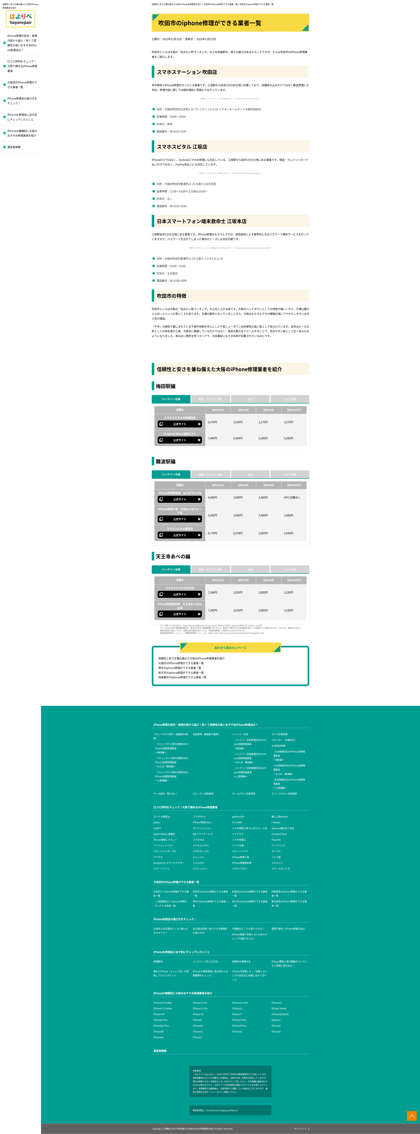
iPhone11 (237, 1008)
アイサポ (12, 257)
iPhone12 (277, 1002)
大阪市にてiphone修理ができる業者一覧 (171, 893)
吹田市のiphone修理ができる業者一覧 (210, 893)
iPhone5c (12, 205)
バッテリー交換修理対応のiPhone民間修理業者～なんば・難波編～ (23, 158)
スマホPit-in (199, 816)
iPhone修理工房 (16, 274)
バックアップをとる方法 (205, 961)
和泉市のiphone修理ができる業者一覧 (249, 893)
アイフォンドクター (18, 193)
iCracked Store (16, 153)
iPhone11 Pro (200, 1008)
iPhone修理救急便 (17, 310)
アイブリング (14, 217)
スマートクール (16, 326)
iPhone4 (12, 229)
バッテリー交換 (171, 399)
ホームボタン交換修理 (20, 287)
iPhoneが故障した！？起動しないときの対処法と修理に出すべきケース (249, 975)
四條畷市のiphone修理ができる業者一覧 (182, 677)
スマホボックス (16, 233)
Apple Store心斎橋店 (164, 833)
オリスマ (12, 249)
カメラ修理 (289, 399)
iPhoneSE (12, 189)
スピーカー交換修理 (18, 279)
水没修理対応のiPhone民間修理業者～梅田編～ (23, 224)
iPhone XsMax (279, 1008)
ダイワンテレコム (202, 828)
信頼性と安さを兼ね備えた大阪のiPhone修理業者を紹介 (191, 658)
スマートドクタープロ (20, 225)
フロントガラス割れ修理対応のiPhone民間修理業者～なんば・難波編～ (172, 762)
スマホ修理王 (14, 177)
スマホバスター (16, 342)
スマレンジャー (16, 334)
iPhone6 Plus (15, 173)
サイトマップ (300, 1128)
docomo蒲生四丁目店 (283, 828)
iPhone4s (12, 221)
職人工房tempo (280, 816)
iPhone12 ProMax (162, 1002)
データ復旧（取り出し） (21, 272)
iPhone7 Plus (239, 1019)
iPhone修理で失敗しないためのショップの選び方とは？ (249, 936)
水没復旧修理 (14, 211)
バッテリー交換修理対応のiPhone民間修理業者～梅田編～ (250, 744)
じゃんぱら (13, 302)
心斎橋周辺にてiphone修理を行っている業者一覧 (171, 903)
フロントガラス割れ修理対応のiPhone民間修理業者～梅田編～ (172, 748)
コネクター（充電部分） (21, 203)
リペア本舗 (13, 209)
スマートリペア (16, 242)
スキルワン (13, 318)
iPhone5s (12, 197)
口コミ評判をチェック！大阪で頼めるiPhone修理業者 (22, 66)
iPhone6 (12, 181)
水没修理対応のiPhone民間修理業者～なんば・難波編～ (23, 241)
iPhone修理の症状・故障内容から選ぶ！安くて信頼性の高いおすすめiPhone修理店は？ (22, 43)
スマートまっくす (17, 350)
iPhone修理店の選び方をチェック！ (22, 100)
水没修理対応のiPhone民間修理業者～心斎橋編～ (23, 259)
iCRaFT (157, 828)
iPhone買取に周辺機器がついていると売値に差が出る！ (289, 963)
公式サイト (179, 424)
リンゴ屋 (12, 282)
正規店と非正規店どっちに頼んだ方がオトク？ (170, 930)
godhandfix (238, 816)
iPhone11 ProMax (162, 1008)
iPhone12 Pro (200, 1002)
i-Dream (276, 822)
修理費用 (158, 961)
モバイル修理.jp (161, 816)
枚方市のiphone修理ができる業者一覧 (181, 672)
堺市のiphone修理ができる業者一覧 (179, 668)
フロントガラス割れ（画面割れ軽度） (170, 736)
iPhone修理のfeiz (202, 822)
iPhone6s (12, 165)
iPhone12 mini (240, 1002)
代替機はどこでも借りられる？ (248, 928)
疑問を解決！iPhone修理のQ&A (288, 928)
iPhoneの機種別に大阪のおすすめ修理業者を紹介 (22, 133)
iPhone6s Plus (15, 157)
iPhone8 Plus (160, 1019)
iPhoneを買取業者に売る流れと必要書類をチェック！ (210, 973)
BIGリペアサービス (203, 833)
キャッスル (13, 265)
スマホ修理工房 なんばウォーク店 (249, 828)
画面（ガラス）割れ (210, 399)
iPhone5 (12, 213)
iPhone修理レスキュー (20, 161)
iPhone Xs (198, 1014)
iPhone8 (197, 1019)
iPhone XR (158, 1014)
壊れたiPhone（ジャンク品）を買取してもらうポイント (171, 973)
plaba (156, 822)
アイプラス (238, 833)
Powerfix (12, 185)
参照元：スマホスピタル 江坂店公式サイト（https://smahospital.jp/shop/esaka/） (230, 173)
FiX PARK (237, 822)
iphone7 (276, 1019)
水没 (250, 399)
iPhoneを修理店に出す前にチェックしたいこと (22, 117)
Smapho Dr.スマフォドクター (22, 292)
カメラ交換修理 (16, 195)
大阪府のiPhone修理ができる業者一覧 (22, 84)
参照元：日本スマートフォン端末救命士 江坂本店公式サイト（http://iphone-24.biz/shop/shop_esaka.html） (230, 248)
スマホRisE (13, 169)
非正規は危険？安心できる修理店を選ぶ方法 (210, 930)
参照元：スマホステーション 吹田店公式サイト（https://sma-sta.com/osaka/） (230, 98)
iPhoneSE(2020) (280, 1014)
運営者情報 (14, 147)
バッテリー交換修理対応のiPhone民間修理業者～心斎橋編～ (23, 180)
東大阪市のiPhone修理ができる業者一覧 (289, 903)
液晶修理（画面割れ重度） (206, 734)
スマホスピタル (16, 201)
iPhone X (237, 1014)
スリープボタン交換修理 (21, 296)
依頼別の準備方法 (241, 961)
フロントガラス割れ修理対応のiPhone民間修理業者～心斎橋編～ (172, 776)
